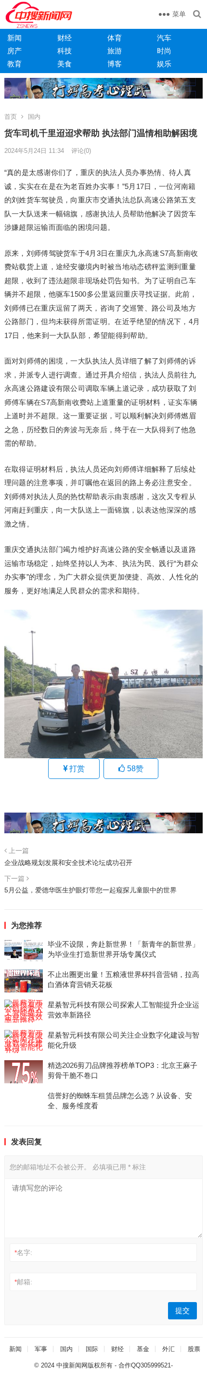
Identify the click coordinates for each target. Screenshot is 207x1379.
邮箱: (23, 1282)
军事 (41, 1349)
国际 (92, 1349)
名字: (23, 1252)
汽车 (164, 38)
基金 (143, 1349)
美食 (64, 64)
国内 (34, 116)
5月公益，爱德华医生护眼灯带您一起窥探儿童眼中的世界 (90, 890)
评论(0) (81, 150)
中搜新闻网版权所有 (84, 1365)
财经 (64, 38)
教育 (14, 64)
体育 (114, 38)
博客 (114, 64)
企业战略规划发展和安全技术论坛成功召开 (68, 862)
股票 (194, 1349)
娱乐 (164, 64)
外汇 (168, 1349)
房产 (14, 51)
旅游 (114, 51)
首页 (10, 116)
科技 (64, 51)
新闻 (14, 38)
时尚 (164, 51)
